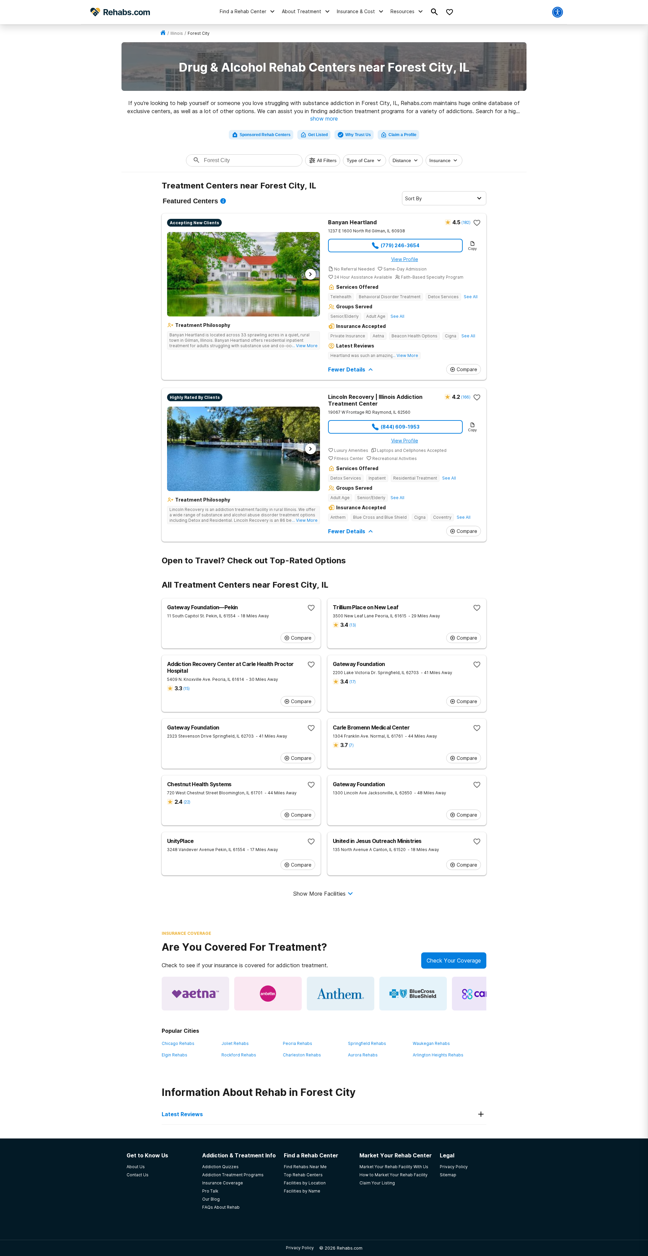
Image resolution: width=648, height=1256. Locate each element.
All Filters (326, 160)
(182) (465, 222)
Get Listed (318, 134)
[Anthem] (340, 993)
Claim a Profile (402, 134)
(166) (465, 397)
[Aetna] (195, 993)
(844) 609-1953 (400, 427)
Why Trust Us (358, 134)
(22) (187, 801)
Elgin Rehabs (174, 1054)
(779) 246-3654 (400, 245)
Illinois (176, 33)
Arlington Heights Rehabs (438, 1054)
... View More (305, 345)
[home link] (163, 33)
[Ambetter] (268, 993)
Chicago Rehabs (178, 1043)
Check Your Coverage (454, 960)
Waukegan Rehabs (431, 1043)
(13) (352, 624)
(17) (352, 681)
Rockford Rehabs (238, 1054)
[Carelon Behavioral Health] (485, 993)
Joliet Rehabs (235, 1043)
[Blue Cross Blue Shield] (413, 993)
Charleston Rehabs (302, 1054)
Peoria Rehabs (297, 1043)
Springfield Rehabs (367, 1043)
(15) (186, 688)
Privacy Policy (300, 1247)
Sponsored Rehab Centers (265, 134)
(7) (351, 745)
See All (471, 296)
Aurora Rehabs (363, 1054)
